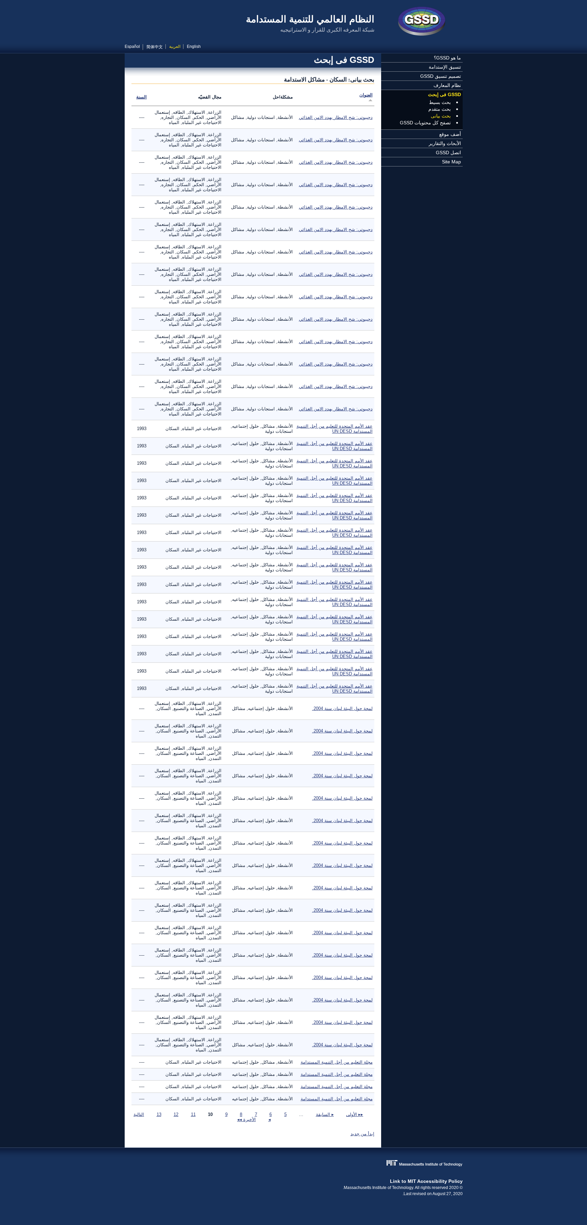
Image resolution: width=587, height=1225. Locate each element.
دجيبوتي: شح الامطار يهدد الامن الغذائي (336, 117)
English (194, 46)
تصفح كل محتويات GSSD (425, 122)
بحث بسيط (440, 102)
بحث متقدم (439, 109)
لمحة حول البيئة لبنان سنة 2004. (342, 708)
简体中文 (154, 47)
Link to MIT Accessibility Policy (426, 1181)
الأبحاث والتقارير (445, 143)
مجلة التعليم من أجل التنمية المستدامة (337, 1062)
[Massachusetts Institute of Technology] (294, 1164)
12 (176, 1114)
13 (159, 1114)
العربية (174, 46)
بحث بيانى (441, 116)
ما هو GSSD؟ (447, 57)
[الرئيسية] (422, 22)
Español (132, 46)
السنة (141, 97)
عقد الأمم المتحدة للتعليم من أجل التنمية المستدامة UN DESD (335, 429)
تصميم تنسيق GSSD (440, 76)
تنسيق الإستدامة (445, 67)
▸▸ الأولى (354, 1114)
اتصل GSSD (448, 152)
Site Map (451, 161)
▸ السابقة (325, 1114)
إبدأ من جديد (362, 1133)
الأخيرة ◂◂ (246, 1119)
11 (193, 1114)
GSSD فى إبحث (444, 94)
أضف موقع (450, 134)
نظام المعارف (447, 85)
